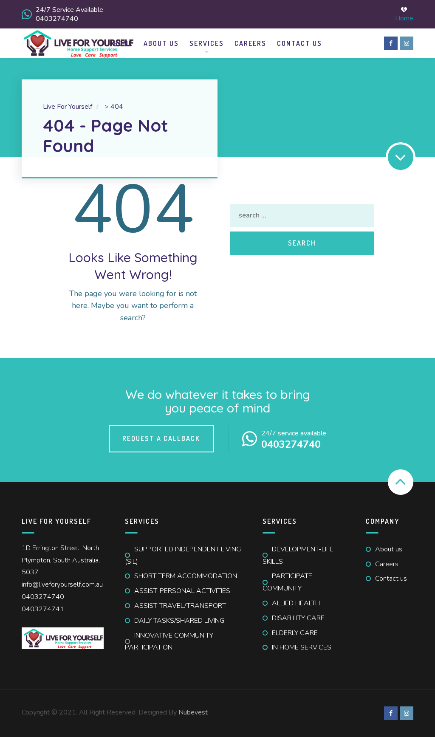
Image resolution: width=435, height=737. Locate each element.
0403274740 (43, 596)
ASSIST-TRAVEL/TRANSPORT (180, 605)
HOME (123, 43)
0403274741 (43, 609)
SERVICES (206, 43)
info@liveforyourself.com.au (62, 584)
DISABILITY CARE (298, 618)
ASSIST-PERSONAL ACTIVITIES (182, 591)
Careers (250, 43)
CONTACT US (299, 43)
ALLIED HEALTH (296, 603)
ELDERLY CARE (295, 633)
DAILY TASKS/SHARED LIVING (179, 620)
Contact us (391, 578)
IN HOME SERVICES (301, 647)
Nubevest (193, 712)
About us (388, 549)
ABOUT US (161, 43)
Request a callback (161, 438)
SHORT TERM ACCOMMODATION (185, 576)
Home (404, 18)
